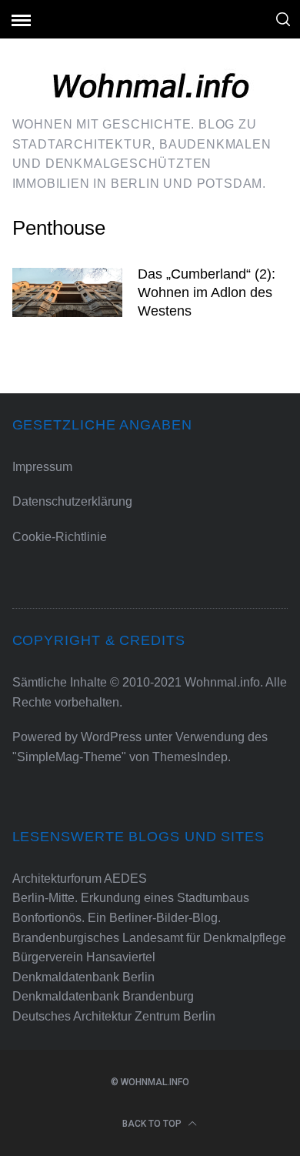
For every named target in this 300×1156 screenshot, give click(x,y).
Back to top (153, 1123)
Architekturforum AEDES (79, 878)
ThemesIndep (190, 756)
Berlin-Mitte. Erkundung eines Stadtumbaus (130, 897)
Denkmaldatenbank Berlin (83, 977)
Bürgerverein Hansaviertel (83, 957)
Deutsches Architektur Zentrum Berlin (113, 1016)
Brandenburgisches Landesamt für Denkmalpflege (149, 937)
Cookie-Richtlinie (59, 536)
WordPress (111, 736)
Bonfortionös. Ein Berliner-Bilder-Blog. (116, 917)
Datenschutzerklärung (72, 501)
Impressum (42, 466)
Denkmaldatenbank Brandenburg (103, 996)
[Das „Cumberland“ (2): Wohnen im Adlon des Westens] (67, 292)
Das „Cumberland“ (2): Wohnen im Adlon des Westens (206, 292)
